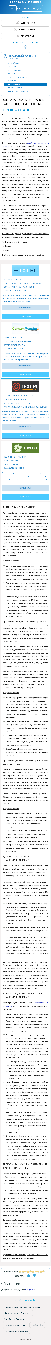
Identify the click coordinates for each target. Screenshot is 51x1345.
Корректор (12, 81)
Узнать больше (25, 307)
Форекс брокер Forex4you (17, 1313)
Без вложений (28, 36)
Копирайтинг (13, 63)
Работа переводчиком (17, 77)
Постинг (11, 74)
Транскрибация (14, 84)
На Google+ (37, 1325)
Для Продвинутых (28, 29)
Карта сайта (25, 1339)
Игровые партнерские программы (22, 1307)
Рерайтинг (11, 67)
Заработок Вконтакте (15, 1319)
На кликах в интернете (16, 1325)
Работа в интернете (25, 2)
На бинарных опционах (16, 1331)
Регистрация (32, 8)
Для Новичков (28, 23)
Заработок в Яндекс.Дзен (18, 91)
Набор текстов (14, 70)
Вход (12, 8)
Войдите (29, 1289)
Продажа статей (14, 88)
